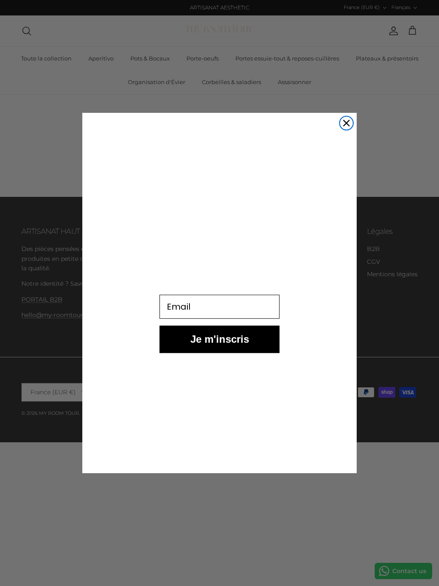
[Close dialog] (346, 123)
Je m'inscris (220, 347)
